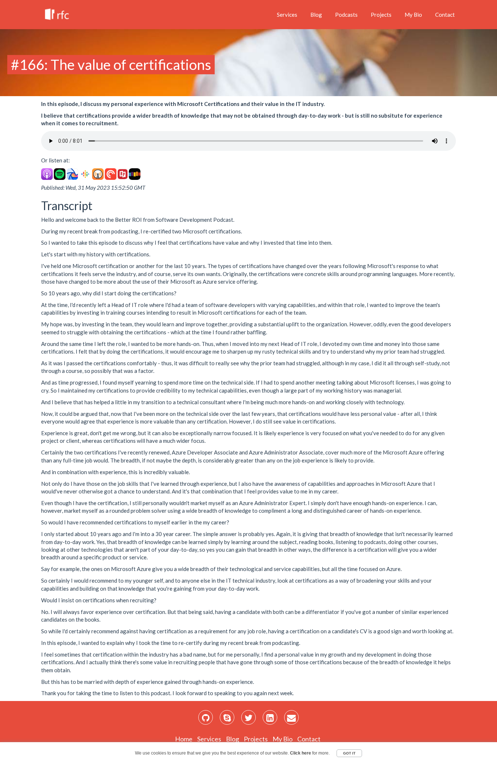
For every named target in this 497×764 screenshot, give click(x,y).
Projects (381, 14)
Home (183, 739)
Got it (349, 753)
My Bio (413, 14)
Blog (316, 14)
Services (287, 14)
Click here (300, 753)
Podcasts (346, 14)
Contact (445, 14)
